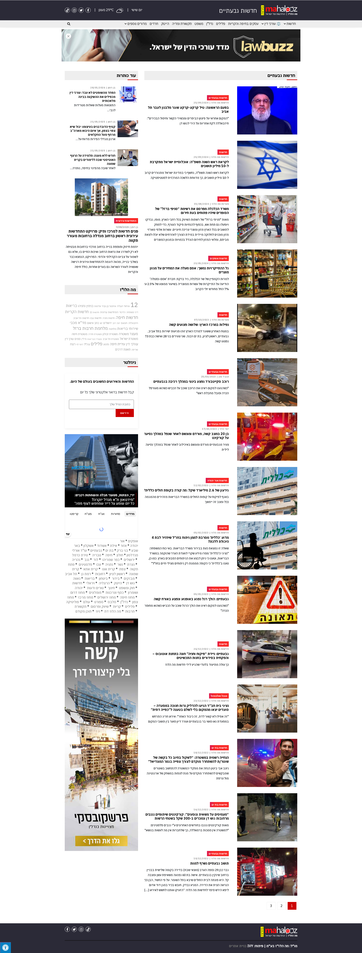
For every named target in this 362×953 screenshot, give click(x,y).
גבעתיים (96, 550)
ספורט (98, 602)
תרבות (130, 611)
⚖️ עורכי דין (272, 24)
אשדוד (102, 546)
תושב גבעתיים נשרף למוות (209, 863)
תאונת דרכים (123, 349)
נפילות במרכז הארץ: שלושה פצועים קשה (199, 325)
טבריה (96, 555)
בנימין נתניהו (85, 306)
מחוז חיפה (127, 597)
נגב (86, 560)
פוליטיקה (72, 602)
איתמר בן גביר (109, 306)
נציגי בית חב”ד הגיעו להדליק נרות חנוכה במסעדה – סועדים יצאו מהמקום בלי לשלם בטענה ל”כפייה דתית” (190, 708)
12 (134, 305)
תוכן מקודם (83, 611)
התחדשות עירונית (109, 312)
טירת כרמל (80, 555)
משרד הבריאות (94, 339)
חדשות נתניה (108, 318)
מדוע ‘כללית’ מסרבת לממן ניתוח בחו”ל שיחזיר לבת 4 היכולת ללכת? (190, 540)
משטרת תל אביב (111, 338)
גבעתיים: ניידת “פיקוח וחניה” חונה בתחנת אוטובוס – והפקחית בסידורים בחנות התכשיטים (191, 656)
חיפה (108, 555)
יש (101, 323)
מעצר (134, 333)
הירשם (124, 412)
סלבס (112, 602)
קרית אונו (108, 569)
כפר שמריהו (111, 560)
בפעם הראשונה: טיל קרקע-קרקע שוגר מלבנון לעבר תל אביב (188, 110)
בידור (116, 578)
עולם (86, 602)
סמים (78, 339)
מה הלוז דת (112, 611)
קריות (117, 606)
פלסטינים (85, 564)
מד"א (82, 322)
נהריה (76, 560)
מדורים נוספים (137, 24)
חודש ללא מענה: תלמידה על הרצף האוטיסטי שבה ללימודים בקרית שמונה (92, 159)
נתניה (109, 564)
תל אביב (71, 574)
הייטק (165, 24)
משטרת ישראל (129, 339)
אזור (123, 546)
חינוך (111, 588)
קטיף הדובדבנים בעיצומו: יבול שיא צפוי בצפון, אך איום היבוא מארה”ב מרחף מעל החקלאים (92, 131)
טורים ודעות (95, 588)
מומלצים (95, 592)
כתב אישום (93, 323)
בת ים (109, 550)
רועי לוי (79, 344)
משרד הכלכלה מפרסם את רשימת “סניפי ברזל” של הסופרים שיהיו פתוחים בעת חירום (192, 211)
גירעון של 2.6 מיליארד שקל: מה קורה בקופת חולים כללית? (186, 490)
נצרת (131, 564)
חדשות (291, 24)
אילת (113, 546)
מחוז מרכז (85, 597)
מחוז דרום (77, 592)
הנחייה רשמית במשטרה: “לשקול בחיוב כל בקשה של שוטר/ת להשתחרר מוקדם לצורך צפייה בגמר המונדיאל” (188, 760)
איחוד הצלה (123, 306)
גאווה (76, 578)
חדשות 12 (94, 312)
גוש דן (130, 583)
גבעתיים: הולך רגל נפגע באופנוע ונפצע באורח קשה (191, 599)
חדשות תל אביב (81, 318)
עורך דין (69, 339)
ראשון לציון (117, 574)
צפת (122, 569)
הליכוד (122, 312)
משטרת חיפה (79, 334)
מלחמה (112, 328)
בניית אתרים (238, 946)
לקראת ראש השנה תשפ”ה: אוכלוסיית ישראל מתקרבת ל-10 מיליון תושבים (189, 164)
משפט (199, 24)
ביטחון (103, 578)
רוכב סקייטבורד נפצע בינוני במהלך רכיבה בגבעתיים (191, 382)
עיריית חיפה (117, 344)
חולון (120, 555)
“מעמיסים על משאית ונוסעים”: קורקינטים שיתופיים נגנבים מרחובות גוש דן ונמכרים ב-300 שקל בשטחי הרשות (187, 816)
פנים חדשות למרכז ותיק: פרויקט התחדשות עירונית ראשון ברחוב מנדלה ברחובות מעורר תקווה (102, 236)
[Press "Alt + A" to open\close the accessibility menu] (5, 947)
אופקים (133, 541)
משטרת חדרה (95, 334)
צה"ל (87, 344)
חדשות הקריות (77, 311)
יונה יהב (116, 323)
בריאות (71, 305)
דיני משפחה (132, 312)
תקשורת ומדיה (182, 24)
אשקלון (88, 546)
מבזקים (129, 578)
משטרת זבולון (110, 334)
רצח (72, 344)
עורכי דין (132, 344)
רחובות (100, 574)
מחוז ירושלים (106, 597)
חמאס (124, 323)
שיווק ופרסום (100, 606)
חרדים (154, 24)
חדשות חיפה (127, 317)
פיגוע (106, 344)
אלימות (97, 306)
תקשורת (81, 606)
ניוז (98, 611)
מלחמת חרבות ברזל (90, 328)
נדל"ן (209, 24)
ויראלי (90, 583)
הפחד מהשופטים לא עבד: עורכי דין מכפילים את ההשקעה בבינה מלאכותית (92, 96)
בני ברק (122, 550)
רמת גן (86, 574)
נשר (120, 564)
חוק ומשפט (127, 588)
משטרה (124, 334)
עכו (98, 564)
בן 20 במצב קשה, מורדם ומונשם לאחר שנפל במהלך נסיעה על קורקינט (186, 436)
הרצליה (104, 583)
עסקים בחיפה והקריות (243, 24)
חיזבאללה (133, 323)
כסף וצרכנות (115, 592)
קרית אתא (90, 569)
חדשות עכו (96, 318)
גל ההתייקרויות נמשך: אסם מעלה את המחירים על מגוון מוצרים (189, 270)
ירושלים (107, 323)
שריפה (134, 349)
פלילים (220, 24)
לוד (95, 560)
